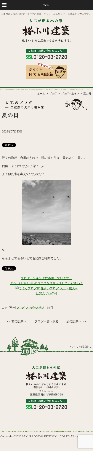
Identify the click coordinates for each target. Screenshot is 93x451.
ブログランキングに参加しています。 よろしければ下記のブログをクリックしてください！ (46, 280)
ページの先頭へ (80, 347)
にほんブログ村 (46, 293)
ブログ (20, 307)
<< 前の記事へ (17, 321)
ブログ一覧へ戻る (46, 321)
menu (46, 5)
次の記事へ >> (76, 321)
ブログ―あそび (35, 307)
